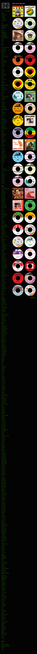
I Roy (2, 363)
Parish (2, 132)
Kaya (2, 110)
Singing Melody (3, 558)
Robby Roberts (3, 533)
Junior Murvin (3, 402)
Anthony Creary (3, 204)
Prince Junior (3, 519)
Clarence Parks (3, 257)
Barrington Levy (3, 213)
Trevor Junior (3, 605)
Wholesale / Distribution (5, 644)
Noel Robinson (3, 486)
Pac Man (2, 496)
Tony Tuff (2, 601)
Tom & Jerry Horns (4, 597)
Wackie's (2, 177)
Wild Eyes (3, 631)
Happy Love (3, 340)
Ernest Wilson (3, 299)
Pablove (2, 131)
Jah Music (3, 103)
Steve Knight (3, 579)
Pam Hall (2, 500)
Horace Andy (3, 349)
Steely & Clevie (3, 575)
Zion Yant (2, 183)
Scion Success (3, 552)
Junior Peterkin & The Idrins (4, 405)
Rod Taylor (3, 535)
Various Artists (3, 618)
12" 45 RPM (3, 19)
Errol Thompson (3, 73)
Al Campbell (3, 191)
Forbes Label (3, 79)
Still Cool (2, 581)
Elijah (2, 295)
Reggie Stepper (3, 530)
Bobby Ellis (3, 230)
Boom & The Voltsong (4, 236)
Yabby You (3, 637)
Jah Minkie (3, 376)
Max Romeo (3, 450)
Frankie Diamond (4, 315)
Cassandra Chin (3, 249)
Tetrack (2, 591)
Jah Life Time (3, 102)
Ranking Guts (3, 522)
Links (2, 648)
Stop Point (3, 158)
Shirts (2, 23)
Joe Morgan (3, 388)
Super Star (3, 160)
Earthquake (3, 70)
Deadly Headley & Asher (5, 275)
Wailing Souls (3, 623)
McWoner (3, 451)
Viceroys (2, 620)
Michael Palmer (3, 458)
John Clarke (3, 389)
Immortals (3, 359)
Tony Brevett (3, 598)
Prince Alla (3, 515)
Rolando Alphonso (4, 538)
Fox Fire (2, 80)
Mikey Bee (3, 464)
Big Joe (2, 219)
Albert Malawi (3, 193)
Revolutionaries (3, 532)
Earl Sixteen (3, 291)
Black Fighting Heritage (5, 47)
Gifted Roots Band (4, 328)
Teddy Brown (3, 589)
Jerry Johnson (3, 382)
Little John (3, 432)
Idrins (2, 93)
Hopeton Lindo (3, 347)
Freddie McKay (3, 320)
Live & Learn (3, 113)
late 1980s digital (4, 35)
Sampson (2, 548)
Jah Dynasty (3, 99)
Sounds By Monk (4, 155)
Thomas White (3, 592)
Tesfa (2, 167)
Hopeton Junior (3, 346)
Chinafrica (3, 252)
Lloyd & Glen (3, 437)
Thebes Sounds (3, 168)
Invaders (2, 362)
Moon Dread (3, 474)
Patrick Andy (3, 503)
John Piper (3, 392)
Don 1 (2, 67)
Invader (2, 94)
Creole (2, 269)
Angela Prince (3, 201)
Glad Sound (3, 87)
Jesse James (3, 383)
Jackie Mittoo (3, 366)
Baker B (2, 211)
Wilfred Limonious (4, 633)
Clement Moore (3, 259)
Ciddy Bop (3, 256)
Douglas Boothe (3, 288)
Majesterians (3, 445)
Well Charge (3, 178)
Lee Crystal (3, 421)
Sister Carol (3, 561)
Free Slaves (3, 82)
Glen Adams (3, 334)
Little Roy (2, 434)
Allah (2, 43)
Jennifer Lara (3, 379)
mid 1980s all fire (4, 34)
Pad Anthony (3, 497)
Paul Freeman (3, 506)
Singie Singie (3, 555)
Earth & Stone (3, 294)
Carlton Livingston (4, 244)
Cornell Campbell (4, 265)
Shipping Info (3, 641)
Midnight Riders (3, 460)
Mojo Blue (3, 471)
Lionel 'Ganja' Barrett (4, 429)
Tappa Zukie (3, 588)
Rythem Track (3, 145)
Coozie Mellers (3, 263)
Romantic (2, 142)
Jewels (2, 385)
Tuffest (2, 608)
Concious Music (3, 60)
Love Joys (2, 441)
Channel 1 (2, 53)
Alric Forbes (3, 194)
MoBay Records (3, 119)
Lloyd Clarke (3, 438)
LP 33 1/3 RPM (3, 20)
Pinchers (2, 513)
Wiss (2, 636)
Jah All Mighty (3, 97)
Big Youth (2, 220)
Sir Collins (3, 148)
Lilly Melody (3, 428)
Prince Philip (3, 135)
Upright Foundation (4, 614)
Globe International (4, 89)
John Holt (2, 391)
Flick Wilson (3, 311)
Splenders (2, 571)
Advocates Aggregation (5, 188)
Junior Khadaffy (3, 399)
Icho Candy (3, 357)
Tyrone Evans (3, 610)
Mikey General (3, 457)
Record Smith (3, 139)
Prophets (2, 136)
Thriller (2, 594)
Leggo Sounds (3, 112)
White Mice (3, 630)
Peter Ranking (3, 509)
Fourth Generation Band (5, 314)
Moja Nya (3, 470)
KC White (2, 409)
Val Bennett (3, 617)
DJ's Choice (3, 64)
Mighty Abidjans (4, 461)
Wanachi (2, 624)
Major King (3, 447)
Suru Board (3, 585)
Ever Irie (2, 305)
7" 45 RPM (3, 16)
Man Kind (2, 118)
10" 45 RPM (3, 17)
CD (1, 22)
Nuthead (2, 489)
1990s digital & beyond (5, 37)
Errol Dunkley (3, 302)
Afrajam (2, 40)
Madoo (2, 444)
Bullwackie (3, 51)
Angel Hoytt (3, 200)
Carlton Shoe (3, 246)
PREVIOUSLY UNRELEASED (3, 27)
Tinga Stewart (3, 595)
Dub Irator (3, 69)
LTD (2, 116)
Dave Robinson (3, 273)
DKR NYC (3, 66)
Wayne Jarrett (3, 627)
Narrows (2, 125)
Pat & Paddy (3, 502)
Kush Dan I (3, 419)
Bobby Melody (3, 233)
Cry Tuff (2, 63)
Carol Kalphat (3, 247)
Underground (3, 174)
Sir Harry (2, 559)
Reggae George (3, 529)
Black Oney (3, 223)
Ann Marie (3, 203)
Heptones (3, 344)
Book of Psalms (3, 50)
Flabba (2, 77)
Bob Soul (2, 228)
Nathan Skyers (3, 480)
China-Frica (3, 54)
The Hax (2, 343)
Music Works (3, 123)
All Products (32, 297)
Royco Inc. (3, 144)
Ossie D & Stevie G (4, 493)
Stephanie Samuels (4, 576)
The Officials (3, 490)
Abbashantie (3, 187)
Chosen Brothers (4, 253)
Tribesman (3, 171)
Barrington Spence (4, 214)
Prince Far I (3, 518)
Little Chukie (3, 431)
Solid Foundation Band (4, 568)
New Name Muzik (4, 128)
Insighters (3, 360)
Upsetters (3, 615)
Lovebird (2, 115)
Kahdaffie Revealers (4, 109)
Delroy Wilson (3, 276)
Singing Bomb (3, 556)
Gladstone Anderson (4, 333)
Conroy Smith (3, 262)
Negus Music (3, 126)
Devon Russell (3, 279)
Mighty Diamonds (4, 463)
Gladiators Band (3, 331)
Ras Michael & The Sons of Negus (5, 526)
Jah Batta (2, 369)
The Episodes (3, 298)
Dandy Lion (3, 272)
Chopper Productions (4, 56)
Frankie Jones (3, 317)
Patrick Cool (3, 505)
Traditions (3, 602)
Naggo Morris (3, 479)
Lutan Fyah (3, 442)
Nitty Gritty (3, 484)
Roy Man (2, 545)
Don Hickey (3, 286)
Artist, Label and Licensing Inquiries (5, 647)
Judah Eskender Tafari (4, 395)
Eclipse (2, 72)
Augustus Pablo (3, 207)
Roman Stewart (3, 539)
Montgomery (3, 473)
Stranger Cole (3, 582)
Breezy (2, 237)
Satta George (3, 549)
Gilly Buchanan (3, 330)
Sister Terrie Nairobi (4, 562)
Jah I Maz (2, 372)
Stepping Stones (3, 578)
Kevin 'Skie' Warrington (5, 415)
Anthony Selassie (4, 206)
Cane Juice (3, 243)
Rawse (2, 138)
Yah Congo (3, 181)
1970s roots (3, 30)
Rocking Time (3, 141)
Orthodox (3, 129)
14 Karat (2, 38)
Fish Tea (2, 76)
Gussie (2, 90)
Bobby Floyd (3, 231)
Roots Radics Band (4, 543)
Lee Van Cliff (3, 422)
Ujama (2, 173)
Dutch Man (3, 289)
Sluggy (2, 565)
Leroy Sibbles (3, 425)
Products (3, 13)
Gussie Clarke (3, 336)
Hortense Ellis (3, 353)
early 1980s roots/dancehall (3, 32)
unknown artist (3, 611)
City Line (2, 57)
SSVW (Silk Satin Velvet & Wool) (5, 573)
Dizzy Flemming (3, 282)
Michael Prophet (4, 454)
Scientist (2, 551)
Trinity (2, 607)
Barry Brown (3, 216)
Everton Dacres (3, 308)
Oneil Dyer (3, 492)
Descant (2, 278)
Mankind (2, 448)
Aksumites (3, 190)
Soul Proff (3, 154)
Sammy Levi (3, 546)
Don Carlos (3, 285)
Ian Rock (2, 356)
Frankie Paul (3, 318)
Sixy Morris (3, 564)
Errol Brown (3, 301)
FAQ (2, 643)
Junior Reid (3, 406)
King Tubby (3, 418)
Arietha (2, 44)
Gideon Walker (3, 327)
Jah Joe (2, 373)
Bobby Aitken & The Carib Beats (4, 227)
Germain (2, 324)
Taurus (2, 164)
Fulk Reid (2, 321)
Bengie (2, 217)
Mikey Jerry (3, 467)
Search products (3, 14)
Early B (2, 292)
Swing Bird (3, 161)
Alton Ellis (3, 197)
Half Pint (2, 337)
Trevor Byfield (3, 604)
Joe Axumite (3, 386)
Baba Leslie (3, 210)
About (2, 640)
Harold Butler (3, 341)
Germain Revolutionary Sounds (5, 86)
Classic (2, 59)
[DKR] (5, 6)
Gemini (2, 83)
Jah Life (2, 100)
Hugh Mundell (3, 354)
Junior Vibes (3, 408)
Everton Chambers (4, 307)
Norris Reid (3, 487)
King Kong (3, 416)
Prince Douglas (3, 516)
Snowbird (2, 152)
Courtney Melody (4, 266)
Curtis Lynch (3, 270)
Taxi (2, 165)
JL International (3, 106)
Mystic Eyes (3, 477)
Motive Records (3, 122)
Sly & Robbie (3, 151)
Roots (2, 542)
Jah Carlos (3, 370)
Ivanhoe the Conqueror (4, 96)
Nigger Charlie (3, 483)
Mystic (2, 476)
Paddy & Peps (3, 499)
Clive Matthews (3, 260)
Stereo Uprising (3, 157)
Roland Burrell (3, 536)
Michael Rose (3, 455)
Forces (2, 312)
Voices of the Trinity (4, 621)
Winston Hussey (3, 634)
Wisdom (2, 180)
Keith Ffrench (3, 412)
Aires (2, 41)
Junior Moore (3, 401)
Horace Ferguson (4, 350)
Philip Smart (3, 512)
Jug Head (2, 396)
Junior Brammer (3, 398)
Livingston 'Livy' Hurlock (5, 435)
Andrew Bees (3, 198)
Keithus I (2, 413)
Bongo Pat (3, 234)
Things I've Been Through (5, 170)
